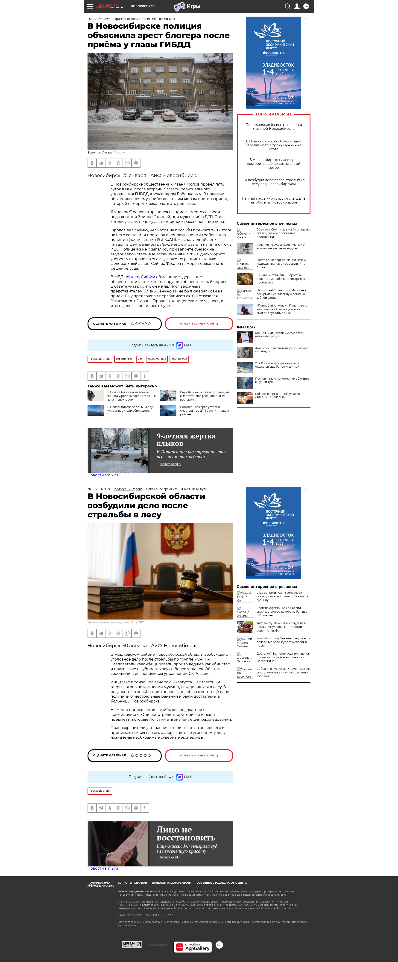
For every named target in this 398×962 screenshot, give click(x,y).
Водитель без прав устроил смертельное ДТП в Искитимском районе (204, 410)
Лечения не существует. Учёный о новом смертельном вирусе (281, 246)
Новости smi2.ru (103, 475)
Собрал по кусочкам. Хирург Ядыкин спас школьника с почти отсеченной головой (283, 672)
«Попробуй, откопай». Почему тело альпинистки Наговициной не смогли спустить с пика (282, 309)
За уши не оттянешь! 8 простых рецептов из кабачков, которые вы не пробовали (283, 278)
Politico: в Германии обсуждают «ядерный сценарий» (277, 395)
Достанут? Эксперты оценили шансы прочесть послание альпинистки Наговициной (283, 657)
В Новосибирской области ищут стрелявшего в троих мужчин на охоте (273, 145)
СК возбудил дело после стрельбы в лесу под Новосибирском (274, 182)
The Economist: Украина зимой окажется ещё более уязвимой (277, 365)
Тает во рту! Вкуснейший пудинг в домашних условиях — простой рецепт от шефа (281, 626)
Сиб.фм (119, 152)
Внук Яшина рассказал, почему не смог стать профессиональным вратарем (204, 395)
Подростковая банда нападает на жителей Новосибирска (274, 127)
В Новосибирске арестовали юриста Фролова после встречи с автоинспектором (131, 395)
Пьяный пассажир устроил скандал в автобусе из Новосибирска (273, 200)
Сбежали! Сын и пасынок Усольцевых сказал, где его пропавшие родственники (283, 233)
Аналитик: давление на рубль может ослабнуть (281, 350)
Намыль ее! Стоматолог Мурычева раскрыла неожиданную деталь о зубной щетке (281, 294)
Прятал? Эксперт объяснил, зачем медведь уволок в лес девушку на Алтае (281, 263)
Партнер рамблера (158, 945)
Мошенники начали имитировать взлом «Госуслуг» (279, 334)
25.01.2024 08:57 (99, 19)
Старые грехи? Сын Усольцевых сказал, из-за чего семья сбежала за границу (282, 596)
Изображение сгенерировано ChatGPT (116, 622)
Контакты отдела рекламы (171, 882)
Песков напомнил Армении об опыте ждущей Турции (282, 380)
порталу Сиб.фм (139, 277)
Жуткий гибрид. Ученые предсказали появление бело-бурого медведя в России (283, 642)
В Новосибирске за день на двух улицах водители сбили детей (130, 408)
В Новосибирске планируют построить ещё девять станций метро (273, 164)
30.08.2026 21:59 (99, 489)
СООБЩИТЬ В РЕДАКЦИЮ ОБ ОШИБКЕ (222, 882)
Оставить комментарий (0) (199, 323)
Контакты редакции (132, 882)
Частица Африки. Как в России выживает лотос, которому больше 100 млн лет (282, 611)
